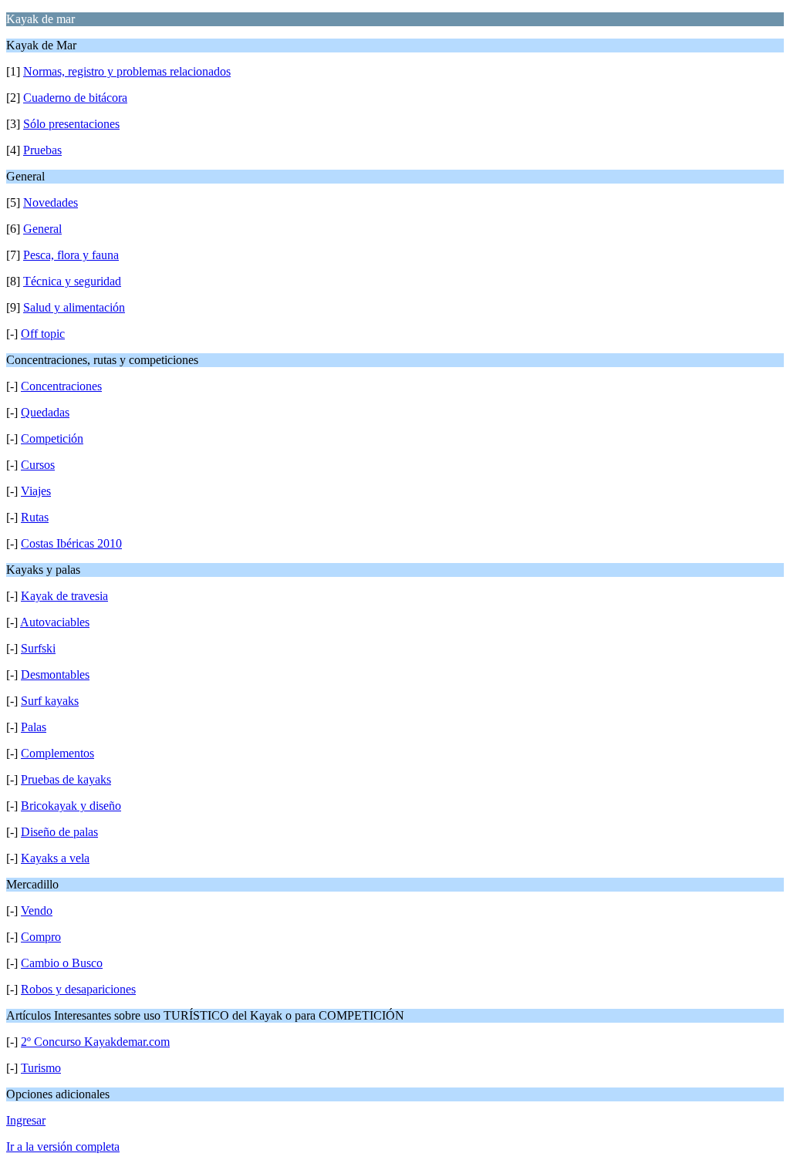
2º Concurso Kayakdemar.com (95, 1041)
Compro (41, 936)
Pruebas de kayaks (66, 779)
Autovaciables (54, 622)
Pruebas (42, 150)
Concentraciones (61, 386)
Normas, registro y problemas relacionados (127, 71)
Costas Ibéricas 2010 (71, 543)
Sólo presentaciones (71, 123)
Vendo (36, 910)
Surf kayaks (50, 700)
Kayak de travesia (64, 595)
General (42, 228)
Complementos (57, 753)
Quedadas (45, 412)
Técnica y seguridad (72, 281)
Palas (33, 726)
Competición (52, 438)
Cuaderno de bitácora (75, 97)
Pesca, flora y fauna (71, 254)
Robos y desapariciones (78, 989)
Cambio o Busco (62, 962)
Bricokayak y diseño (71, 805)
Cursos (38, 464)
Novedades (50, 202)
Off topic (43, 333)
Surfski (38, 648)
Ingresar (26, 1120)
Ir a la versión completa (63, 1146)
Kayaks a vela (55, 858)
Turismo (41, 1067)
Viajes (36, 490)
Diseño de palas (59, 831)
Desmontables (55, 674)
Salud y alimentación (74, 307)
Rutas (35, 517)
